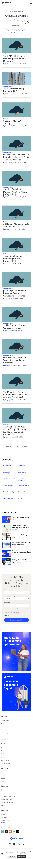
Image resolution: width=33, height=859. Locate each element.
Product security (5, 739)
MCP (2, 723)
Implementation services (5, 821)
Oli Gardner (8, 64)
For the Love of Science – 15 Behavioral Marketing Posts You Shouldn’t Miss (16, 157)
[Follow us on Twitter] (19, 844)
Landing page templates (7, 733)
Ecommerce (4, 751)
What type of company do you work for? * (14, 596)
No (28, 614)
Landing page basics (6, 799)
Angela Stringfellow (10, 126)
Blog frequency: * (8, 602)
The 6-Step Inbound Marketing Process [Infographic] (12, 258)
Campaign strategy (23, 485)
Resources (4, 786)
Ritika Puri (8, 330)
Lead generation (8, 485)
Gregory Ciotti (9, 400)
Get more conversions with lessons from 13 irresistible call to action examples (21, 561)
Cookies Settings (11, 856)
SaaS (2, 754)
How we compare (5, 736)
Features (3, 729)
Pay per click (21, 498)
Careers (3, 778)
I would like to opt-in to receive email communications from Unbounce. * (11, 614)
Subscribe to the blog (16, 620)
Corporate (4, 772)
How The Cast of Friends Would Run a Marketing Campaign (14, 360)
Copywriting (21, 465)
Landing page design (9, 478)
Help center (4, 817)
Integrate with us (5, 793)
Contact (3, 814)
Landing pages (5, 720)
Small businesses (5, 757)
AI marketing (7, 465)
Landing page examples (22, 473)
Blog (2, 790)
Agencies (3, 747)
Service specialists (5, 763)
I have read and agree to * (17, 609)
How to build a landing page (8, 796)
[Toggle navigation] (30, 2)
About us (3, 775)
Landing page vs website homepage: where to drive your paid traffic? (21, 527)
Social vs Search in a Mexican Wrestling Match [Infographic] (15, 192)
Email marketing (8, 498)
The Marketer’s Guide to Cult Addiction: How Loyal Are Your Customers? (15, 394)
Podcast (3, 805)
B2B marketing (5, 760)
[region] (16, 854)
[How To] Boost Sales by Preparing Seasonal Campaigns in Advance (14, 293)
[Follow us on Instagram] (10, 844)
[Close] (30, 851)
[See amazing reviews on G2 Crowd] (23, 844)
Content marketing (8, 492)
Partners (3, 781)
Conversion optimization (21, 479)
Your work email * (8, 590)
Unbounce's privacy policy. (23, 608)
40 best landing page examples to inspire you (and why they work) (21, 535)
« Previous (8, 446)
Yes (24, 614)
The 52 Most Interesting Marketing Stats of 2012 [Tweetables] (14, 58)
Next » (26, 446)
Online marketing (8, 54)
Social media (21, 492)
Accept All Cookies (21, 856)
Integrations (4, 726)
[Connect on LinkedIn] (14, 844)
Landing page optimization (7, 473)
